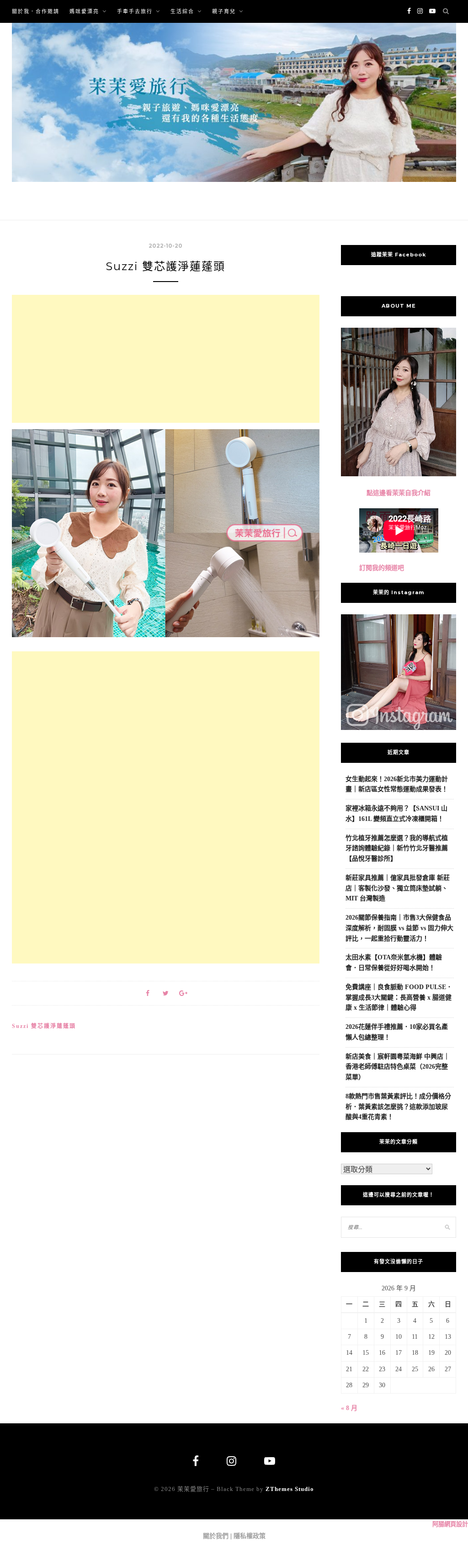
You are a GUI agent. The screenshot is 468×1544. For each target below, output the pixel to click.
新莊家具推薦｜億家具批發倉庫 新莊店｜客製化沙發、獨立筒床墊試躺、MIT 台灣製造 (398, 888)
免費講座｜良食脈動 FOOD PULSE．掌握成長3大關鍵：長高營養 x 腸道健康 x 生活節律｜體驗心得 (399, 998)
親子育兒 (224, 11)
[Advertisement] (165, 359)
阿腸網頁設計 (450, 1524)
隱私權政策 (250, 1536)
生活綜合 (182, 11)
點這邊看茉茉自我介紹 (399, 493)
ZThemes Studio (290, 1488)
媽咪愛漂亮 (84, 11)
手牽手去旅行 (135, 11)
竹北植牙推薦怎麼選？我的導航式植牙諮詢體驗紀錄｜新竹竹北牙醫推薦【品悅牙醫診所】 (397, 849)
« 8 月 (349, 1408)
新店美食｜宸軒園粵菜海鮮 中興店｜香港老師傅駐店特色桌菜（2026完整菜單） (398, 1067)
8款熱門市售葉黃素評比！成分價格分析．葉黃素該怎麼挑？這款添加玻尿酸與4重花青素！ (398, 1107)
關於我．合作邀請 (35, 11)
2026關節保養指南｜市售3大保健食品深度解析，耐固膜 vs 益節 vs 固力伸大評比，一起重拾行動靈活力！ (399, 928)
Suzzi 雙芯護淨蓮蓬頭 (44, 1026)
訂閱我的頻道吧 (381, 567)
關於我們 (216, 1536)
